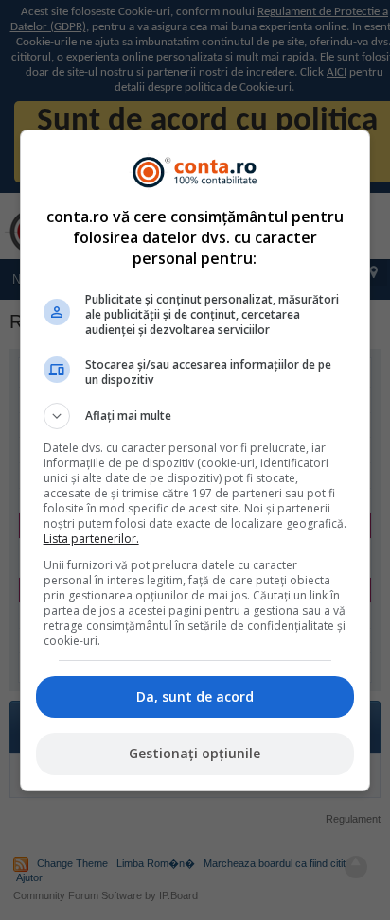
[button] (195, 416)
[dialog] (195, 460)
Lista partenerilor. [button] (91, 538)
